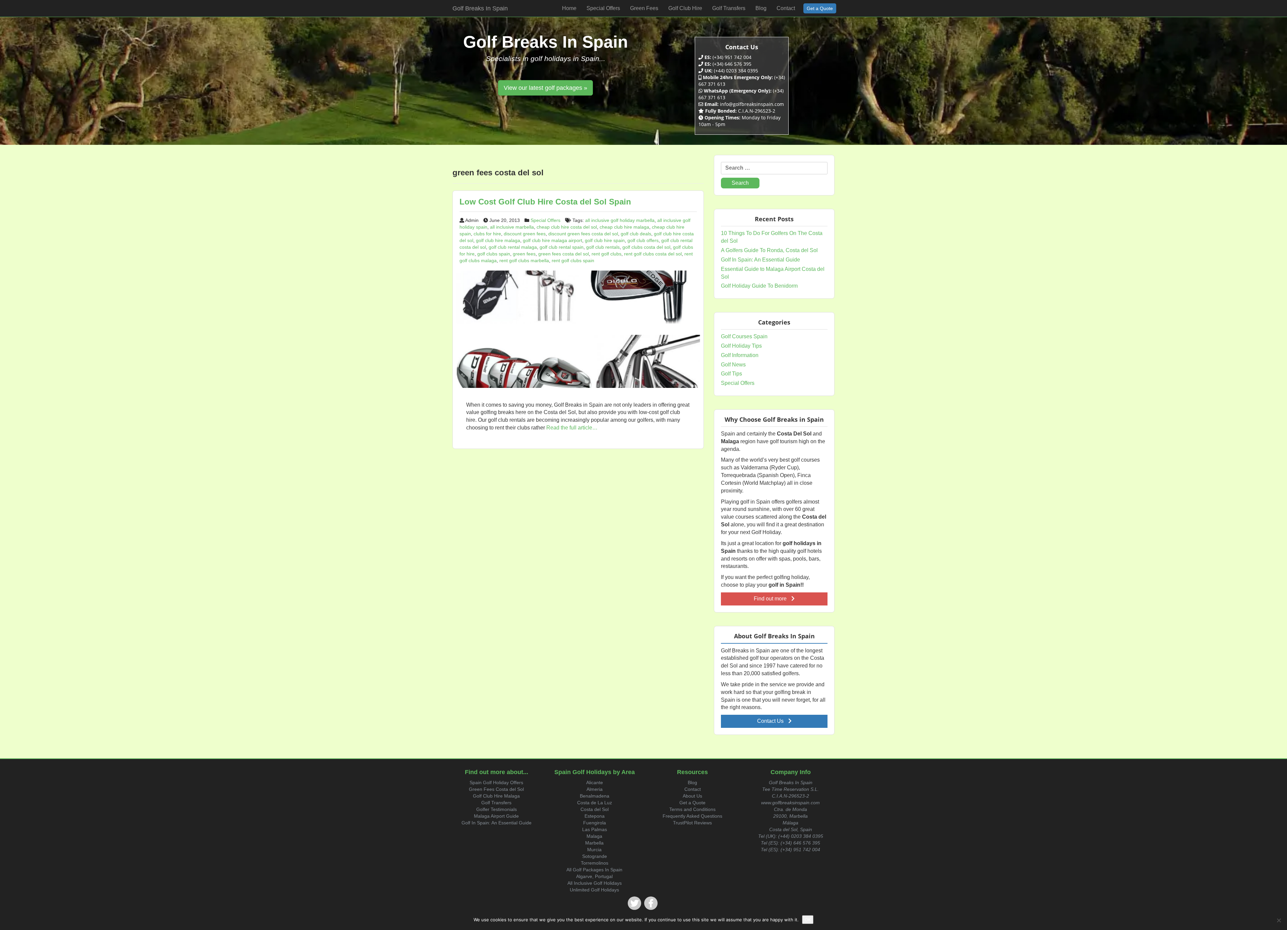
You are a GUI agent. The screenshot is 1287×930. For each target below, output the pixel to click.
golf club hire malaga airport (552, 240)
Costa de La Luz (594, 802)
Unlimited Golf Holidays (594, 889)
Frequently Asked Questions (692, 816)
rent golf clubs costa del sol (653, 253)
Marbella (594, 843)
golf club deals (636, 233)
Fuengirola (594, 822)
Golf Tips (731, 373)
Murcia (594, 849)
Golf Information (739, 355)
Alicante (594, 782)
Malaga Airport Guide (496, 816)
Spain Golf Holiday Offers (496, 782)
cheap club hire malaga (624, 227)
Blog (692, 782)
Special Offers (545, 220)
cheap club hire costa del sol (567, 227)
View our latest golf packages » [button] (545, 87)
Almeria (595, 789)
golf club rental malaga (513, 247)
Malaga (594, 836)
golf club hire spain (605, 240)
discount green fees (525, 233)
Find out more (771, 598)
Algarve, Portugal (594, 876)
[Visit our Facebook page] (651, 903)
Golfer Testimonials (496, 809)
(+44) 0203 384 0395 (800, 836)
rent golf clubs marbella (524, 260)
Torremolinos (594, 863)
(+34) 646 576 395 (800, 843)
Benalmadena (594, 796)
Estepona (595, 816)
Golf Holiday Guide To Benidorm (759, 286)
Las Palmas (594, 829)
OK (808, 919)
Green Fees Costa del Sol (496, 789)
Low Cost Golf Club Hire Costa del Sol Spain (545, 201)
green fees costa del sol (563, 253)
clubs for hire (487, 233)
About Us (692, 796)
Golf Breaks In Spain (480, 8)
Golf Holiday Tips (741, 346)
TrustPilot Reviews (692, 822)
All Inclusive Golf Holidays (594, 883)
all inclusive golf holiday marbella (620, 220)
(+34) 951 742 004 (800, 849)
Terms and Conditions (692, 809)
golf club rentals (603, 247)
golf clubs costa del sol (646, 247)
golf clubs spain (493, 253)
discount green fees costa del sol (583, 233)
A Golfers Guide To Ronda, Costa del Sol (769, 250)
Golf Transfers (496, 802)
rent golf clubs (606, 253)
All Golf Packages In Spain (594, 869)
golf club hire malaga (498, 240)
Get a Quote (692, 802)
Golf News (733, 364)
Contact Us (771, 721)
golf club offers (643, 240)
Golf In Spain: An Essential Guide (760, 260)
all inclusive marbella (512, 227)
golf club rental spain (562, 247)
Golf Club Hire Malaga (496, 796)
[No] (1278, 920)
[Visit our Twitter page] (634, 903)
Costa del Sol (594, 809)
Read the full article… (571, 427)
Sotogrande (594, 856)
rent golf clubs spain (573, 260)
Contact (692, 789)
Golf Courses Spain (744, 336)
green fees (524, 253)
